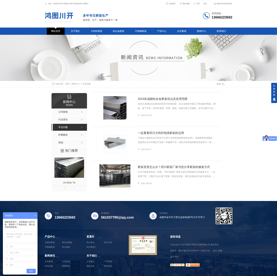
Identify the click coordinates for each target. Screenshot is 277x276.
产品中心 (161, 31)
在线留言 (172, 4)
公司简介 (91, 261)
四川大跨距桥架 (109, 242)
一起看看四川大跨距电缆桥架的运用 (161, 132)
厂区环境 (108, 261)
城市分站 (206, 250)
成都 (220, 250)
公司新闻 (49, 261)
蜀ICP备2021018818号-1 (189, 250)
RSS (198, 4)
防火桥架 (66, 247)
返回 (219, 84)
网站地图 (186, 4)
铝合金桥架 (118, 31)
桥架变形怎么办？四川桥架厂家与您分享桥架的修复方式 (174, 167)
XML (205, 4)
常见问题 (87, 84)
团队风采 (91, 266)
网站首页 (55, 31)
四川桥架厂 (92, 247)
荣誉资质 (108, 266)
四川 (215, 250)
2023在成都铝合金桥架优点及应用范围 (162, 98)
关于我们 (75, 31)
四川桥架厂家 (69, 182)
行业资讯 (66, 261)
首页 (67, 84)
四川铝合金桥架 (92, 242)
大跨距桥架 (96, 31)
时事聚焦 (66, 266)
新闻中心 (201, 31)
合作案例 (181, 31)
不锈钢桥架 (141, 31)
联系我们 (221, 31)
